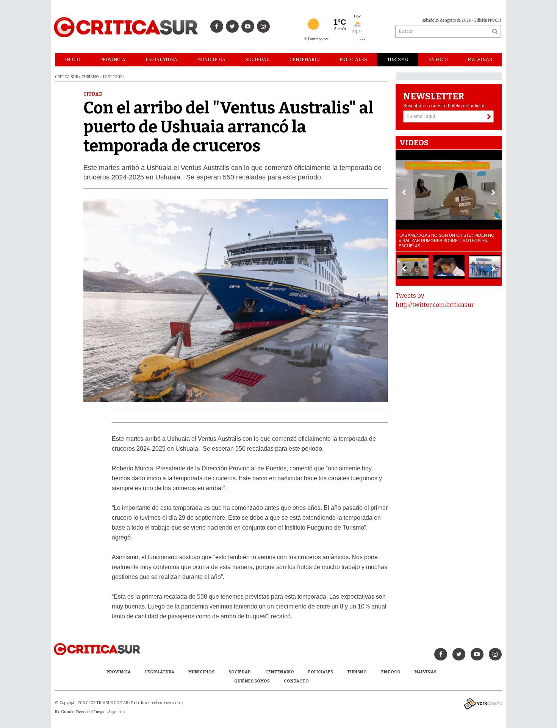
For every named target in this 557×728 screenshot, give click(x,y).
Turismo (397, 59)
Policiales (353, 59)
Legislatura (161, 59)
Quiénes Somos (252, 681)
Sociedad (257, 59)
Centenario (304, 59)
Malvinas (480, 59)
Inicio (72, 59)
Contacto (296, 681)
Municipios (211, 59)
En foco (438, 59)
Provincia (112, 59)
